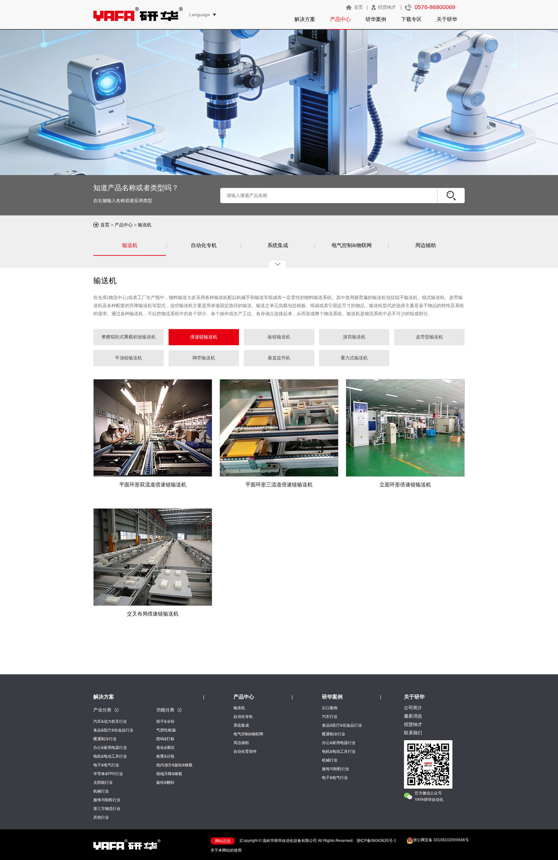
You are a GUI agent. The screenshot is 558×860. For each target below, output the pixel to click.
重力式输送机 (354, 358)
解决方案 (304, 19)
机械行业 (101, 791)
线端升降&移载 (169, 774)
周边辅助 (425, 245)
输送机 (144, 225)
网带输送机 (203, 358)
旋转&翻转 (165, 782)
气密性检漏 (166, 730)
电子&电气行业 (106, 765)
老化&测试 (165, 747)
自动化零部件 (245, 751)
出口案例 (329, 708)
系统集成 (277, 245)
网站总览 (223, 841)
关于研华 (447, 19)
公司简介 (413, 707)
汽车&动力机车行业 (110, 721)
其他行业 (101, 817)
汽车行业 (329, 716)
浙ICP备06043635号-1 (376, 840)
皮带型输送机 (429, 337)
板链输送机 (279, 337)
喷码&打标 (165, 739)
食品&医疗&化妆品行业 (113, 730)
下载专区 (411, 19)
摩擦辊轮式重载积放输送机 (128, 337)
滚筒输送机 (354, 337)
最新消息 (413, 716)
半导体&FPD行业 (108, 774)
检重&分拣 (165, 756)
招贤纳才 (387, 7)
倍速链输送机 (203, 337)
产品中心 (340, 19)
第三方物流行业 (106, 808)
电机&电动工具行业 (110, 756)
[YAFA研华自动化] (126, 848)
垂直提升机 (279, 358)
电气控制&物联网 (352, 245)
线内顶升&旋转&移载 (174, 765)
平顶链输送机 (128, 358)
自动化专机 (204, 245)
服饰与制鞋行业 (106, 800)
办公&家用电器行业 (110, 747)
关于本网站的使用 (226, 850)
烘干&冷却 (165, 721)
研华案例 (376, 19)
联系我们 (413, 732)
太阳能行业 (103, 782)
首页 (358, 7)
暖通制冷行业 (105, 739)
